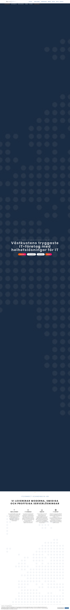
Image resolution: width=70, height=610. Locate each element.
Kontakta (61, 1)
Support (53, 1)
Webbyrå (49, 1)
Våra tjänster (31, 254)
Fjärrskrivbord (44, 1)
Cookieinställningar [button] (61, 608)
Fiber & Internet (37, 1)
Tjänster (30, 1)
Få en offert (22, 254)
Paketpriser (40, 254)
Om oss (57, 1)
